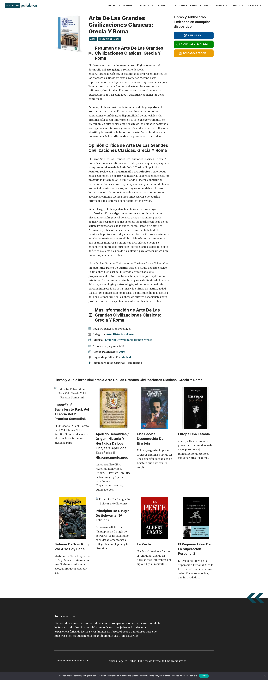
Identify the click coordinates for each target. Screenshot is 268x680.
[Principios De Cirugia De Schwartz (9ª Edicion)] (113, 503)
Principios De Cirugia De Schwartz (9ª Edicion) (113, 515)
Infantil (145, 5)
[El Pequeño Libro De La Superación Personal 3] (196, 537)
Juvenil (162, 5)
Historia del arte (109, 39)
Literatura (126, 5)
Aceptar (203, 676)
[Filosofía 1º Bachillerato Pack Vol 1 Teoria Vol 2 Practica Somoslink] (72, 397)
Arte (93, 39)
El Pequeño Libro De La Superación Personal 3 (194, 549)
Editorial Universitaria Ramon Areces (128, 340)
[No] (264, 675)
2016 (122, 352)
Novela (220, 5)
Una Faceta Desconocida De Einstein (150, 438)
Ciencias (253, 5)
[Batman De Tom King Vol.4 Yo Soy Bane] (72, 537)
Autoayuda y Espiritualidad (191, 5)
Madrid (126, 357)
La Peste (144, 544)
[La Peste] (154, 537)
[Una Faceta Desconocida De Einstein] (154, 427)
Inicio (111, 5)
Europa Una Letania (194, 434)
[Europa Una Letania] (195, 427)
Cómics (236, 5)
